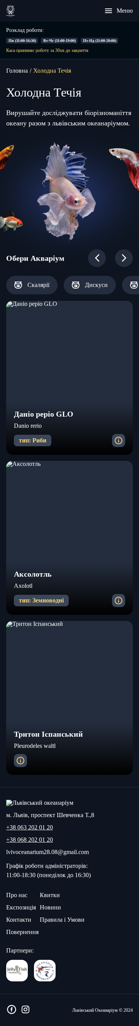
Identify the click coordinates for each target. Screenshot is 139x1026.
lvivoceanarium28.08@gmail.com (47, 852)
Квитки (50, 895)
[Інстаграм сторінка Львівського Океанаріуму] (25, 1010)
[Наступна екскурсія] (124, 258)
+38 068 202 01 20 (29, 840)
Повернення (22, 932)
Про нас (16, 895)
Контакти (18, 919)
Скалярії (38, 285)
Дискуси (96, 285)
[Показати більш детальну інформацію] (118, 440)
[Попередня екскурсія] (97, 258)
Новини (50, 907)
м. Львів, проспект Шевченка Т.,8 (50, 815)
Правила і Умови (62, 919)
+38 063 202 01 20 (29, 827)
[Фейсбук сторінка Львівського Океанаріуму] (11, 1010)
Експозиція (21, 907)
